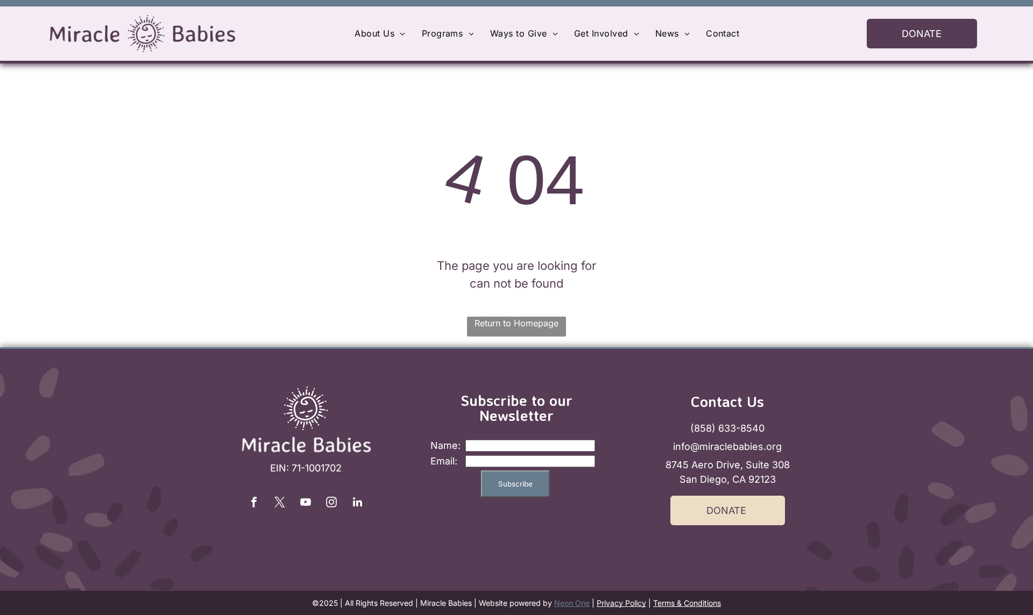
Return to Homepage (516, 323)
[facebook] (254, 503)
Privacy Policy (621, 602)
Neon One (572, 602)
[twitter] (280, 503)
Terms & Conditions (687, 602)
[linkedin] (357, 503)
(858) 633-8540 (727, 428)
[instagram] (331, 503)
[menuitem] (379, 33)
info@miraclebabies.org (727, 446)
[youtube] (306, 503)
